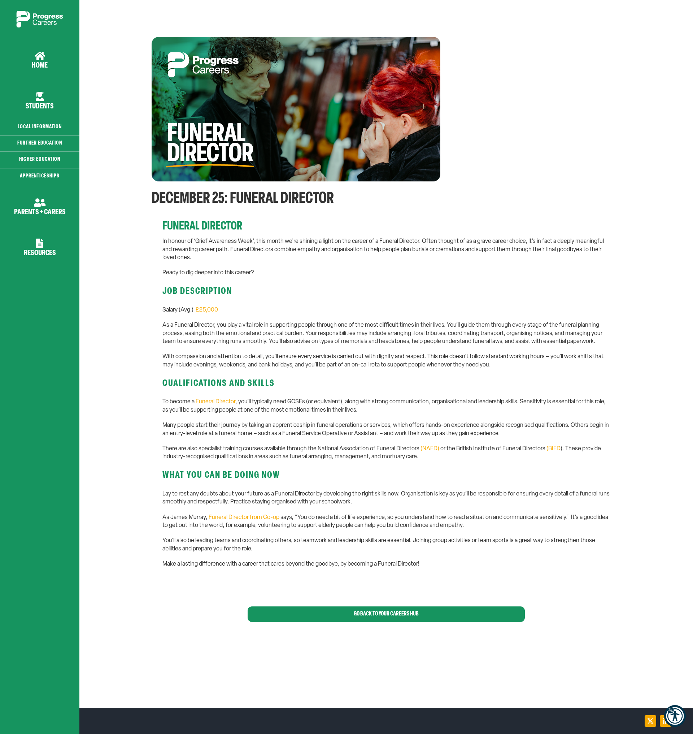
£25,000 (207, 310)
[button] (675, 716)
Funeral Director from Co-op (244, 517)
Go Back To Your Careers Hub (386, 614)
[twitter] (650, 721)
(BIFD (553, 449)
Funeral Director (215, 402)
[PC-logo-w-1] (39, 14)
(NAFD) (429, 449)
